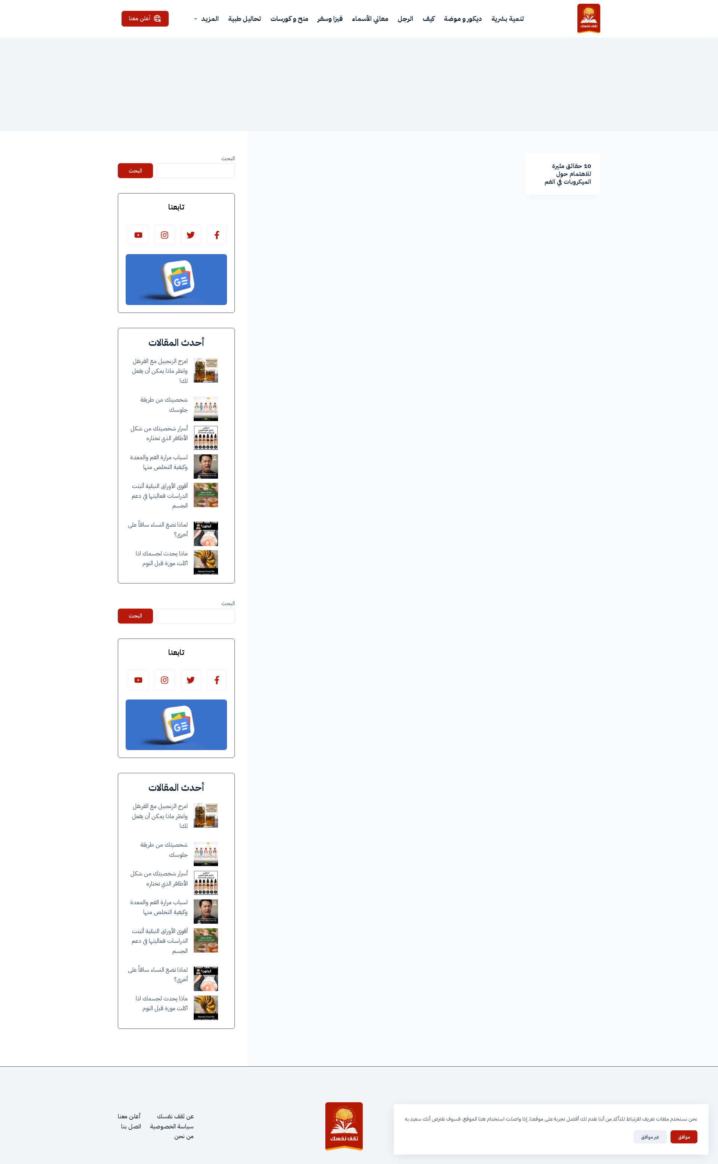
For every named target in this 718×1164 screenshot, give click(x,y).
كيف (429, 18)
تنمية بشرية (507, 18)
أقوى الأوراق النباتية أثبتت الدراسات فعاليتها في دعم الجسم (160, 496)
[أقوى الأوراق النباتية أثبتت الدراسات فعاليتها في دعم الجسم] (206, 495)
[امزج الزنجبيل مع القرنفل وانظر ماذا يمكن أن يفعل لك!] (206, 370)
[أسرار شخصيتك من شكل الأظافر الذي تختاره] (206, 438)
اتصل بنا (131, 1126)
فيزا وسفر (330, 18)
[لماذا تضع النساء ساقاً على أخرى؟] (206, 534)
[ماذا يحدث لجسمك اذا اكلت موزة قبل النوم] (206, 562)
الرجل (405, 18)
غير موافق (650, 1136)
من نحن (184, 1136)
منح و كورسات (289, 18)
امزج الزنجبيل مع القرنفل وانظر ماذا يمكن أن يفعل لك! (160, 371)
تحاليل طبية (244, 18)
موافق (684, 1136)
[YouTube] (138, 235)
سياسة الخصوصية (172, 1126)
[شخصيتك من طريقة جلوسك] (206, 409)
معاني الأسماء (370, 18)
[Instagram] (164, 235)
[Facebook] (216, 235)
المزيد (210, 18)
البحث (228, 158)
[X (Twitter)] (190, 235)
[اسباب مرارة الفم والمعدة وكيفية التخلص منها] (206, 466)
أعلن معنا (140, 18)
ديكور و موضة (463, 18)
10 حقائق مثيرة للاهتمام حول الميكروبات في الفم (567, 174)
